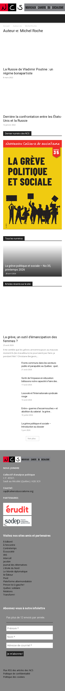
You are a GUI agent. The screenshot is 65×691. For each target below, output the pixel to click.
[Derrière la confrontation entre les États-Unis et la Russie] (32, 98)
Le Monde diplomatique (15, 571)
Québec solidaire (11, 587)
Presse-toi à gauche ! (13, 584)
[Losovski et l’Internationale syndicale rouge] (11, 397)
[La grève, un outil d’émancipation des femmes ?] (32, 311)
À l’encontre (9, 544)
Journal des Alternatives (15, 564)
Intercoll (7, 558)
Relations (8, 591)
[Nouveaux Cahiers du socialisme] (32, 7)
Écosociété (8, 551)
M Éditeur (8, 574)
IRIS (5, 554)
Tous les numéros (14, 238)
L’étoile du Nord (11, 568)
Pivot (5, 578)
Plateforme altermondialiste (17, 581)
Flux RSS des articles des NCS (18, 670)
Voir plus (31, 438)
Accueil (6, 26)
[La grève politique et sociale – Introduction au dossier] (11, 427)
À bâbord (7, 541)
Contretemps (10, 548)
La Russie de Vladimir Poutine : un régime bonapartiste (28, 71)
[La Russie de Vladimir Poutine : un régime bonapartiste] (32, 50)
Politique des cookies (14, 676)
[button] (5, 18)
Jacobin (7, 561)
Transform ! (9, 594)
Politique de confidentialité (16, 673)
